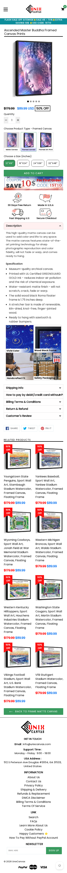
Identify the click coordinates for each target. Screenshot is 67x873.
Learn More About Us (33, 825)
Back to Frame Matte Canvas (36, 711)
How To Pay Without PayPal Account (33, 838)
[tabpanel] (33, 68)
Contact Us (33, 781)
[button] (33, 225)
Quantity (9, 114)
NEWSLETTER (34, 844)
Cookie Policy (33, 829)
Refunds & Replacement (33, 794)
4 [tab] (36, 101)
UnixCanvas (18, 861)
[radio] (11, 142)
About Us (33, 777)
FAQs (33, 821)
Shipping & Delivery (34, 790)
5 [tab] (39, 101)
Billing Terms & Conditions (33, 802)
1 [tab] (28, 101)
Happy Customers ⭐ (33, 834)
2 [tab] (31, 101)
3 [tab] (33, 101)
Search (33, 817)
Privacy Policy (33, 785)
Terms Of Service (33, 806)
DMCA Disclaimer (33, 798)
